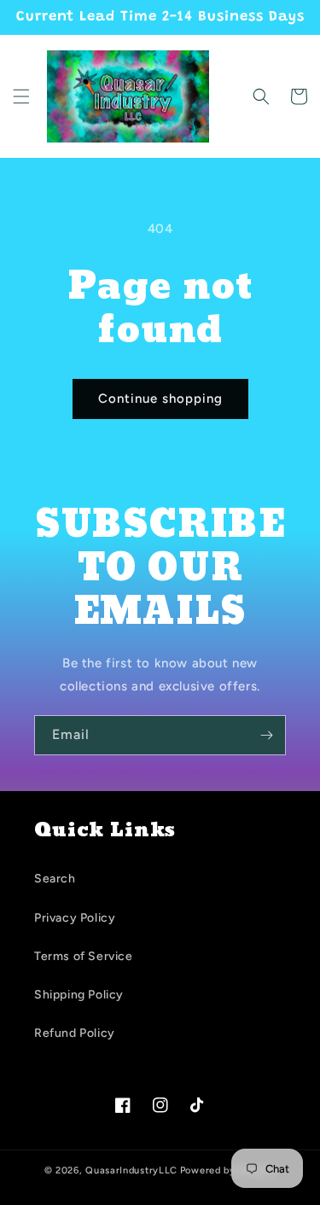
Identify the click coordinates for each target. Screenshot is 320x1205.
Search (55, 878)
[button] (21, 96)
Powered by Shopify (228, 1170)
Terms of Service (83, 956)
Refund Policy (74, 1033)
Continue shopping (160, 398)
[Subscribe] (266, 735)
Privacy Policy (74, 918)
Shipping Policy (79, 994)
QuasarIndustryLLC (131, 1170)
